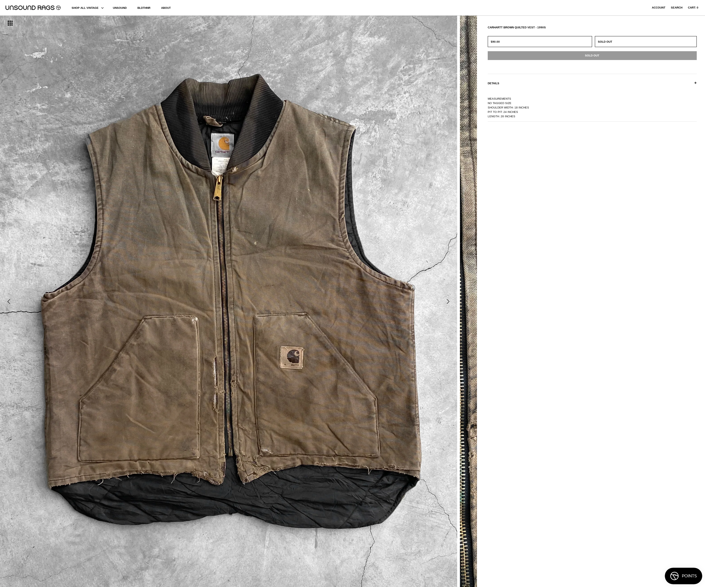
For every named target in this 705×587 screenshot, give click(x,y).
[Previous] (9, 301)
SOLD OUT (605, 41)
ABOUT (166, 7)
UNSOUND (120, 7)
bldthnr (143, 7)
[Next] (448, 301)
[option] (120, 301)
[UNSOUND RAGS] (33, 8)
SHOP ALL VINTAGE (85, 7)
